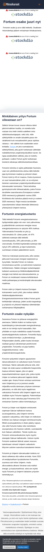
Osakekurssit (14, 499)
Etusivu (5, 499)
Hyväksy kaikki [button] (21, 547)
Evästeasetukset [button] (8, 547)
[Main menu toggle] (39, 4)
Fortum (13, 151)
